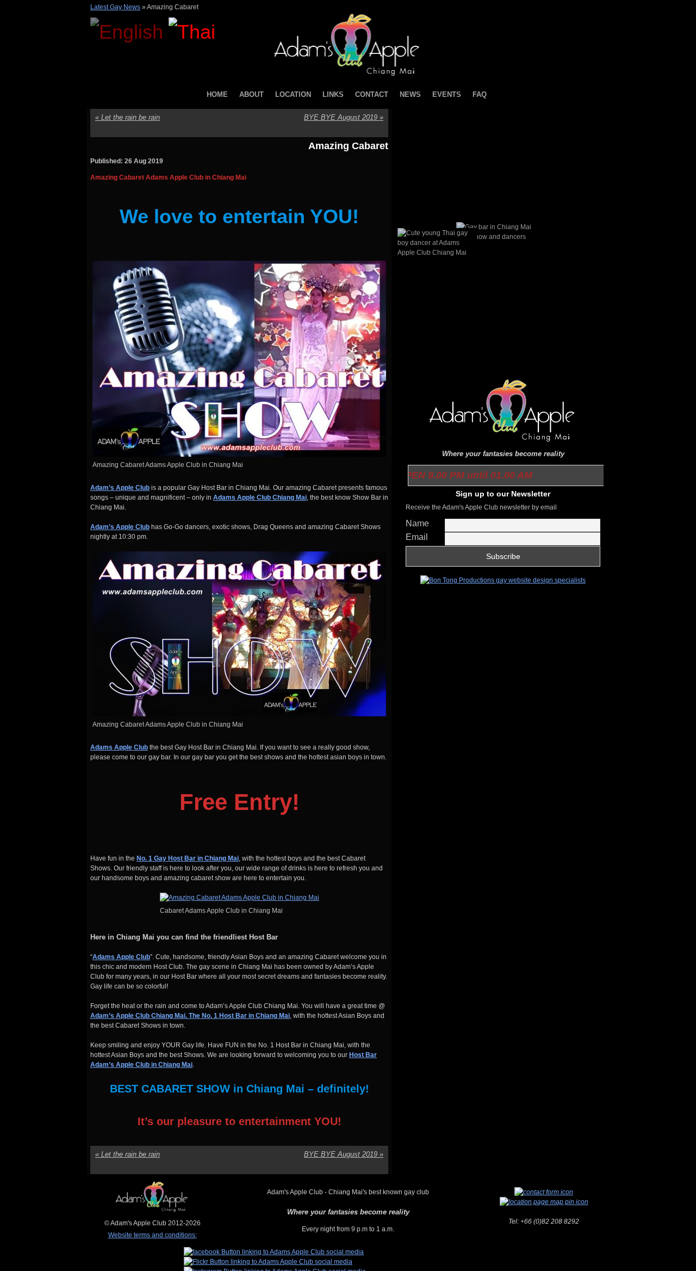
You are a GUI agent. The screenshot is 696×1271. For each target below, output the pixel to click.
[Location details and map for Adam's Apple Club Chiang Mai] (544, 1202)
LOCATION (293, 94)
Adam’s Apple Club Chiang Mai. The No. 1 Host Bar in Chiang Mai (190, 1016)
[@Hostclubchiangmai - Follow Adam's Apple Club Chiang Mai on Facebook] (274, 1252)
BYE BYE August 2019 (343, 117)
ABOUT (251, 94)
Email (417, 537)
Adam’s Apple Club (120, 488)
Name (417, 523)
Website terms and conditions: (152, 1235)
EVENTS (446, 94)
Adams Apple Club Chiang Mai (260, 497)
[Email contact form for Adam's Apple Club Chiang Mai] (544, 1192)
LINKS (333, 94)
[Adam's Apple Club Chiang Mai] (348, 77)
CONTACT (371, 94)
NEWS (410, 94)
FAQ (480, 94)
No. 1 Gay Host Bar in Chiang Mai (187, 858)
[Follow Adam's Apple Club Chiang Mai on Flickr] (268, 1262)
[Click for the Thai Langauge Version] (192, 32)
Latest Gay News (115, 7)
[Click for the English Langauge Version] (129, 32)
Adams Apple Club (119, 747)
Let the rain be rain (127, 117)
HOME (217, 94)
